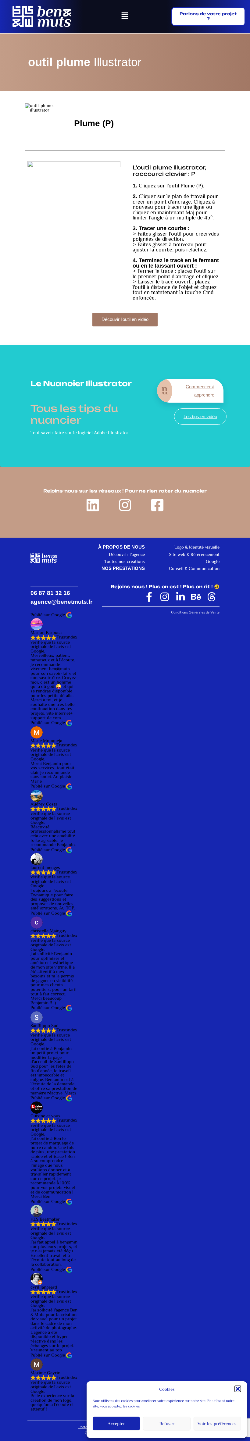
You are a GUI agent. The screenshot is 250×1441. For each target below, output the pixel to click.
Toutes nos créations (124, 561)
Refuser (166, 1423)
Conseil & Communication (194, 568)
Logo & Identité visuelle (197, 547)
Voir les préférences (217, 1423)
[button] (238, 1389)
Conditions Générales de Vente (195, 612)
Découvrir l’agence (127, 554)
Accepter (116, 1423)
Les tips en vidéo (200, 416)
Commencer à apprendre (200, 390)
